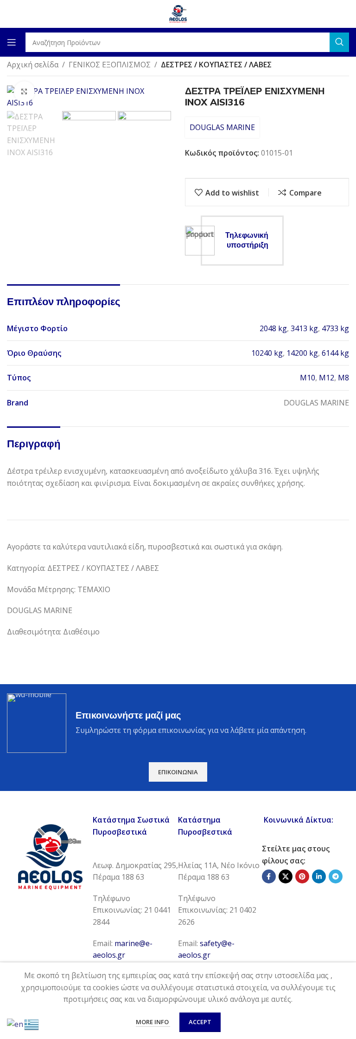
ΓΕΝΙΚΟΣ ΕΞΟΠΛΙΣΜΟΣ (110, 64)
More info (153, 1022)
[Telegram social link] (336, 876)
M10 (307, 377)
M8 (343, 377)
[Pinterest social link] (302, 876)
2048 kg (273, 328)
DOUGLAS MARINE (222, 127)
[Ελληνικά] (32, 1024)
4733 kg (335, 328)
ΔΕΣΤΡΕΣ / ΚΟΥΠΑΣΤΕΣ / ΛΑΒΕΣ (216, 64)
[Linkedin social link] (319, 876)
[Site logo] (178, 13)
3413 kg (304, 328)
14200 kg (302, 353)
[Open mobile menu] (11, 42)
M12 (326, 377)
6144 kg (335, 353)
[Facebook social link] (269, 876)
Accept (200, 1022)
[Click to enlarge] (24, 91)
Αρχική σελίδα (32, 64)
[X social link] (285, 876)
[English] (15, 1024)
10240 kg (267, 353)
